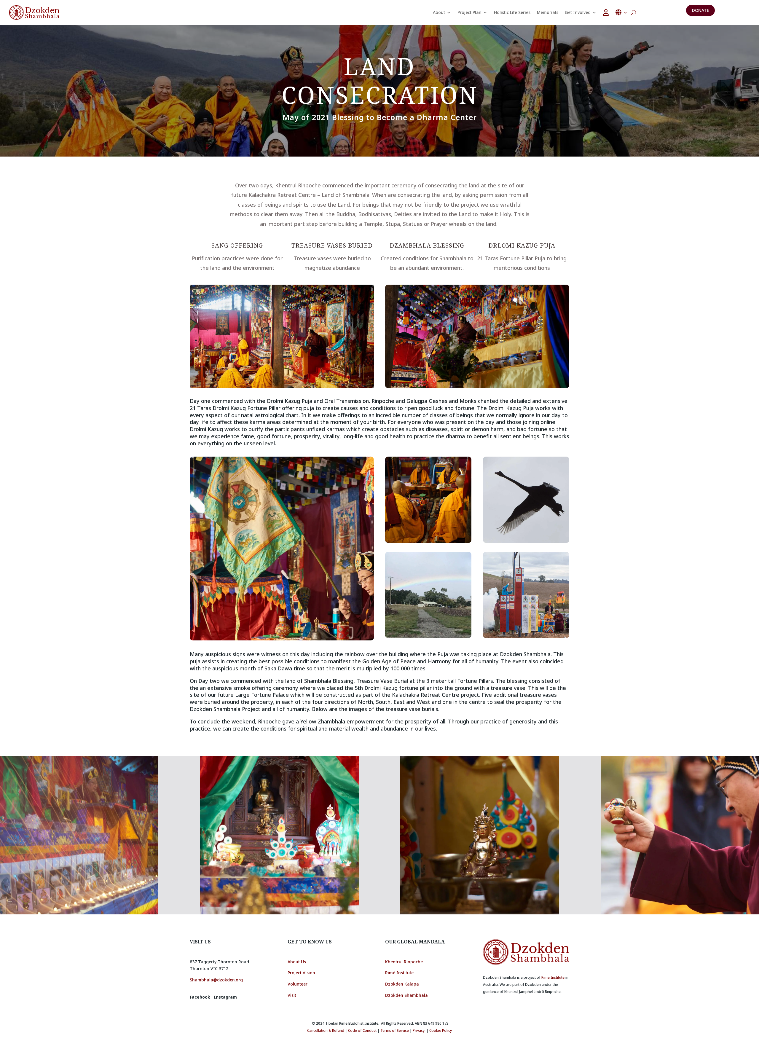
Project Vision (301, 972)
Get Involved (578, 12)
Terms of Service (394, 1030)
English (621, 12)
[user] (606, 12)
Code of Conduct (362, 1030)
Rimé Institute (399, 972)
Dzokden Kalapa (402, 984)
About (439, 12)
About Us (297, 961)
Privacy (418, 1030)
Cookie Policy (440, 1030)
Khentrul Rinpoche (404, 961)
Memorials (547, 12)
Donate (700, 10)
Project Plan (469, 12)
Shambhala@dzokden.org (216, 980)
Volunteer (297, 984)
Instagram (225, 997)
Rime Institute (553, 977)
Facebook (200, 997)
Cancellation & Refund (325, 1030)
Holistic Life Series (512, 12)
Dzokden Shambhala (406, 995)
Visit (292, 995)
